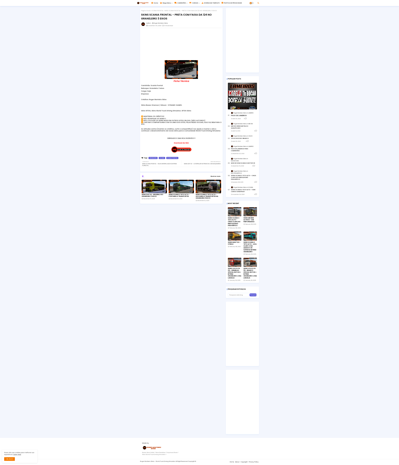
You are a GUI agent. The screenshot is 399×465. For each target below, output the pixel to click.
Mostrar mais (215, 176)
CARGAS (195, 3)
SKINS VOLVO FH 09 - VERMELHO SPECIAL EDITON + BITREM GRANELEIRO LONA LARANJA (234, 273)
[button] (258, 3)
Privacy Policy (254, 462)
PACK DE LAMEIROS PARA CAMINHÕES (239, 150)
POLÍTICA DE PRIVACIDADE (232, 3)
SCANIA (162, 158)
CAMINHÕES (181, 3)
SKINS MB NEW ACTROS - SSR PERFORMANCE (248, 220)
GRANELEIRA (153, 158)
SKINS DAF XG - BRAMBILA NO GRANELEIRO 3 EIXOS (152, 195)
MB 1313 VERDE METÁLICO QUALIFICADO (239, 127)
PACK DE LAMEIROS (239, 115)
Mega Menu (166, 3)
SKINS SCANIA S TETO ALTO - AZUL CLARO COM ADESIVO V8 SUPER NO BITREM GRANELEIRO (250, 247)
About (237, 462)
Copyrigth (244, 462)
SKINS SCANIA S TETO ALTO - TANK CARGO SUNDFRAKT (243, 191)
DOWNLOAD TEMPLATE (212, 3)
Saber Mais (17, 454)
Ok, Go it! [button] (9, 459)
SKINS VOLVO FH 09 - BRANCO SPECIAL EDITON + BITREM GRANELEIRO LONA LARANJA (250, 273)
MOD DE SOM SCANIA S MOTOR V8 (243, 163)
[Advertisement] (182, 44)
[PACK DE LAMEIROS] (242, 96)
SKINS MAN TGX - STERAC (234, 243)
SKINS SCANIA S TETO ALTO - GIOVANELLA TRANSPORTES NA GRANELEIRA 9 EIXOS (207, 196)
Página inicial (145, 11)
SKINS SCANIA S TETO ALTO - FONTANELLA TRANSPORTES (179, 195)
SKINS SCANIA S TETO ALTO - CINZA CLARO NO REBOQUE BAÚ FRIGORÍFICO (243, 177)
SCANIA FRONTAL (157, 11)
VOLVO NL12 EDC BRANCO (240, 138)
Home (155, 3)
